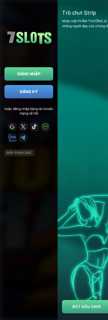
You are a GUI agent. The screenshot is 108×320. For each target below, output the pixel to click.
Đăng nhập (28, 73)
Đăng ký (29, 91)
